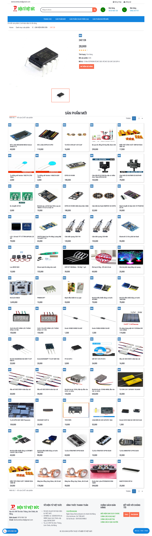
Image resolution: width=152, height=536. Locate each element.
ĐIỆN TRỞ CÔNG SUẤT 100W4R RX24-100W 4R (21, 482)
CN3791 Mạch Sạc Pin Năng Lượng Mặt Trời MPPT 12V (49, 237)
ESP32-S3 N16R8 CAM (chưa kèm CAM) (76, 206)
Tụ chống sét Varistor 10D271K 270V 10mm (21, 176)
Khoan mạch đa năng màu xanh (46, 267)
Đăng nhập (117, 2)
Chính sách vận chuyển (109, 522)
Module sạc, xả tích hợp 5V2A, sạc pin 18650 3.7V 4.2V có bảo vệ (49, 207)
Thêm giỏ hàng (87, 66)
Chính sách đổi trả (108, 519)
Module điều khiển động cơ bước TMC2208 (129, 298)
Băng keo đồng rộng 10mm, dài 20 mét (76, 481)
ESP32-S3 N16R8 (70, 175)
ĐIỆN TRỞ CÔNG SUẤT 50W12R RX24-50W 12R (130, 145)
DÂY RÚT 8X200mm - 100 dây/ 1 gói (75, 267)
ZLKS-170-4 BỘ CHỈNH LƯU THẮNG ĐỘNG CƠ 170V (48, 329)
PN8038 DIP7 (41, 298)
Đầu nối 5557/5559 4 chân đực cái (20, 389)
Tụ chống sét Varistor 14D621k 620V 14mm (48, 176)
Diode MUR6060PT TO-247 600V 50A (48, 359)
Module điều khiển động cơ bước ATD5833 (102, 298)
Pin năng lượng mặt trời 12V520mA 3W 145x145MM (131, 329)
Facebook (134, 514)
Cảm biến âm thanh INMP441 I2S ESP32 (104, 206)
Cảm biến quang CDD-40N (100, 236)
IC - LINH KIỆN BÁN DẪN (39, 27)
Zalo (126, 514)
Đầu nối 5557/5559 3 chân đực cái (129, 359)
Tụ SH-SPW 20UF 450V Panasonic (20, 420)
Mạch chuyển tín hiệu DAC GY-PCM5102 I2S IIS (131, 207)
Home (11, 27)
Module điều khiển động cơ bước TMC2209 (47, 451)
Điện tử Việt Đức (86, 531)
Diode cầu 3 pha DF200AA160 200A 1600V (102, 482)
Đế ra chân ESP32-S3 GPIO (45, 145)
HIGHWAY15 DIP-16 (43, 420)
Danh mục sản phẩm (23, 27)
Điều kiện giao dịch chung (110, 514)
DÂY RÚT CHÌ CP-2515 (98, 359)
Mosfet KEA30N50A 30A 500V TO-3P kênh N (21, 359)
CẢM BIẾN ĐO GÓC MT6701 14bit (102, 420)
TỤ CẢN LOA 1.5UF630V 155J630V (129, 389)
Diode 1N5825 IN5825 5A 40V (73, 328)
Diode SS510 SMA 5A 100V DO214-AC (130, 420)
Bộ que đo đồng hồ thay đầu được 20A (104, 145)
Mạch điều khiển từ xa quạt (73, 298)
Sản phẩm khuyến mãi (101, 19)
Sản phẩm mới (60, 19)
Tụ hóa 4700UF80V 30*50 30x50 (74, 451)
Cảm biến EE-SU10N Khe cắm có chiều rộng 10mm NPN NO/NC (103, 176)
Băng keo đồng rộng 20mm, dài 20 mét (49, 481)
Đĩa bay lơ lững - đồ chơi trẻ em (101, 267)
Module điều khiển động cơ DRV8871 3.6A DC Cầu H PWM (21, 451)
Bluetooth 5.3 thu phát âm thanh (129, 236)
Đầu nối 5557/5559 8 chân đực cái (47, 389)
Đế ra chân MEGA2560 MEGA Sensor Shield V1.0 (21, 145)
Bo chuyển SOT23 (15, 206)
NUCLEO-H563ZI (15, 298)
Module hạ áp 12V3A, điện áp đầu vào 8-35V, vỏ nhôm (76, 390)
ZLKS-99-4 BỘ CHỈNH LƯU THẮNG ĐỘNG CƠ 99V (20, 329)
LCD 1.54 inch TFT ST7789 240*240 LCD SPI (22, 237)
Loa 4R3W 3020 (14, 267)
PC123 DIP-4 (68, 359)
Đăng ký (128, 2)
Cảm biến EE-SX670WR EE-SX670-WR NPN (130, 176)
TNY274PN (68, 420)
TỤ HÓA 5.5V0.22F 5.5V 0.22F (73, 145)
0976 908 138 (18, 517)
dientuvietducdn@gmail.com (21, 520)
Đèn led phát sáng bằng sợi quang (129, 267)
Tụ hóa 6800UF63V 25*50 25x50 (129, 451)
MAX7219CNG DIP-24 (125, 481)
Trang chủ (48, 19)
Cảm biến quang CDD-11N (72, 236)
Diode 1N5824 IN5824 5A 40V (100, 328)
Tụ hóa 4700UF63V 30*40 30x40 (101, 451)
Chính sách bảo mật (108, 516)
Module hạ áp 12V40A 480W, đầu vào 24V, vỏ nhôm (103, 390)
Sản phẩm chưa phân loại (79, 19)
